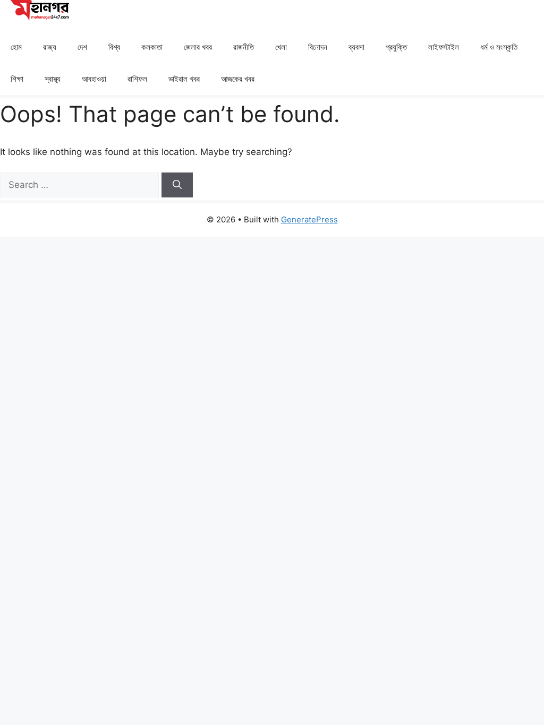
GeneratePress (309, 219)
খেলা (281, 47)
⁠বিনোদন (317, 47)
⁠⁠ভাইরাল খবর (184, 79)
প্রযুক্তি (396, 47)
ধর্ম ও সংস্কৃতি (498, 47)
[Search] (177, 185)
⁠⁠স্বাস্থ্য (53, 79)
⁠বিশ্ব (114, 47)
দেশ (82, 47)
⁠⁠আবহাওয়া (94, 79)
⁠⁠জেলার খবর (198, 47)
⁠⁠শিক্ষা (17, 79)
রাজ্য (49, 47)
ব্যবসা (356, 47)
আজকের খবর (237, 79)
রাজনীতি (243, 47)
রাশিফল (137, 79)
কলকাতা (152, 47)
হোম (16, 47)
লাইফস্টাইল (443, 47)
